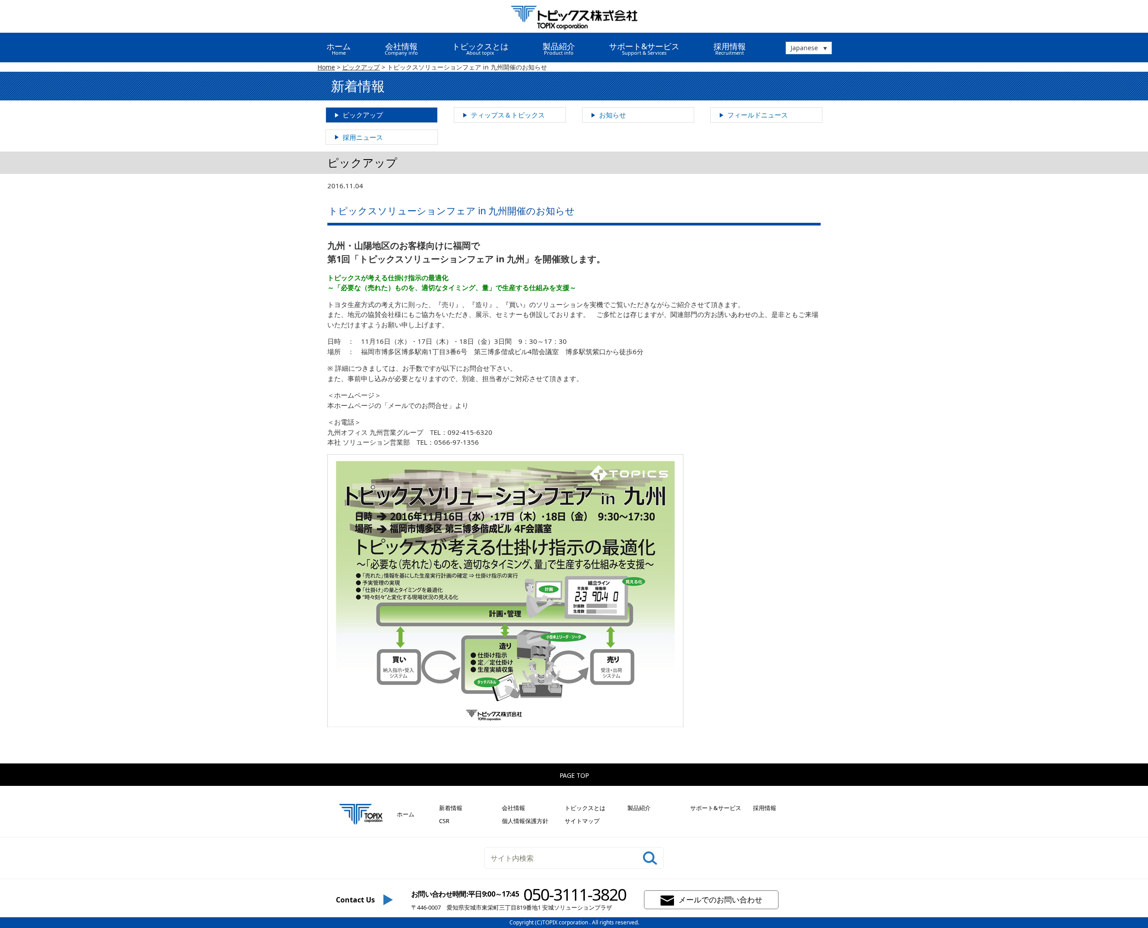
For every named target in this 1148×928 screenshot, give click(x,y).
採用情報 (729, 48)
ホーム (338, 48)
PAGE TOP (574, 775)
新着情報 (450, 808)
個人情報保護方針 (525, 821)
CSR (444, 821)
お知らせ (612, 114)
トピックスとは (585, 808)
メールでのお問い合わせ (720, 899)
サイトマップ (582, 821)
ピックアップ (363, 114)
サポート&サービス (715, 808)
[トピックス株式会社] (574, 16)
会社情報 (513, 808)
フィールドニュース (757, 114)
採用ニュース (363, 137)
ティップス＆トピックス (508, 114)
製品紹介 (639, 808)
